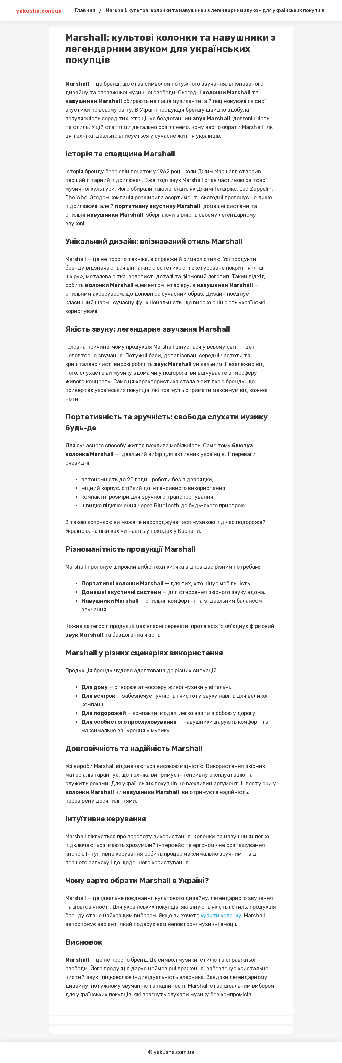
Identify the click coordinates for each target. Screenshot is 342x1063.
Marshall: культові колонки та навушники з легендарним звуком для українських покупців (215, 10)
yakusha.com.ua (39, 11)
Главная (85, 10)
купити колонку (221, 915)
